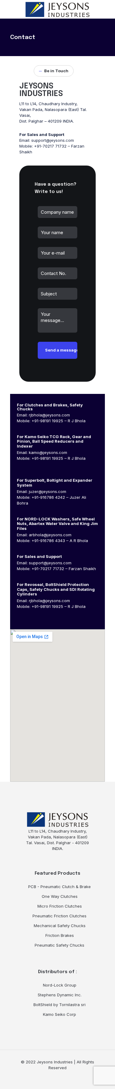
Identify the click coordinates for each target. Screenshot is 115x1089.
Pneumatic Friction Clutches (59, 915)
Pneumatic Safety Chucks (59, 945)
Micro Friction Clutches (59, 906)
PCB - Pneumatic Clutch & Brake (59, 886)
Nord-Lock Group (59, 985)
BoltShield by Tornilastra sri (59, 1004)
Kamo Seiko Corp (59, 1014)
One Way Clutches (60, 896)
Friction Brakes (59, 935)
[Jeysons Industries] (57, 9)
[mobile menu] (107, 9)
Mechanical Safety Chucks (60, 925)
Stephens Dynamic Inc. (60, 994)
